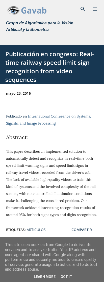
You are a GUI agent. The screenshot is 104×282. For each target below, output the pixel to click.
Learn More (45, 277)
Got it (66, 277)
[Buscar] (83, 9)
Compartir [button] (81, 229)
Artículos (36, 229)
